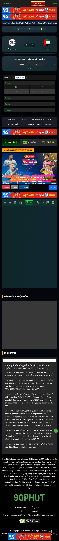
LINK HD (6, 187)
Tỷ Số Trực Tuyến (32, 124)
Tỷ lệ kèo (23, 119)
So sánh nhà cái (14, 124)
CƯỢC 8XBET (38, 3)
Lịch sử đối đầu (37, 119)
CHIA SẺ (53, 187)
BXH (49, 119)
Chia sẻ (50, 142)
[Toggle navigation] (55, 3)
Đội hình (11, 119)
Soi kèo (48, 124)
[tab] (11, 142)
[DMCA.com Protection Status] (29, 520)
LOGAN (15, 187)
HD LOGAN (24, 187)
